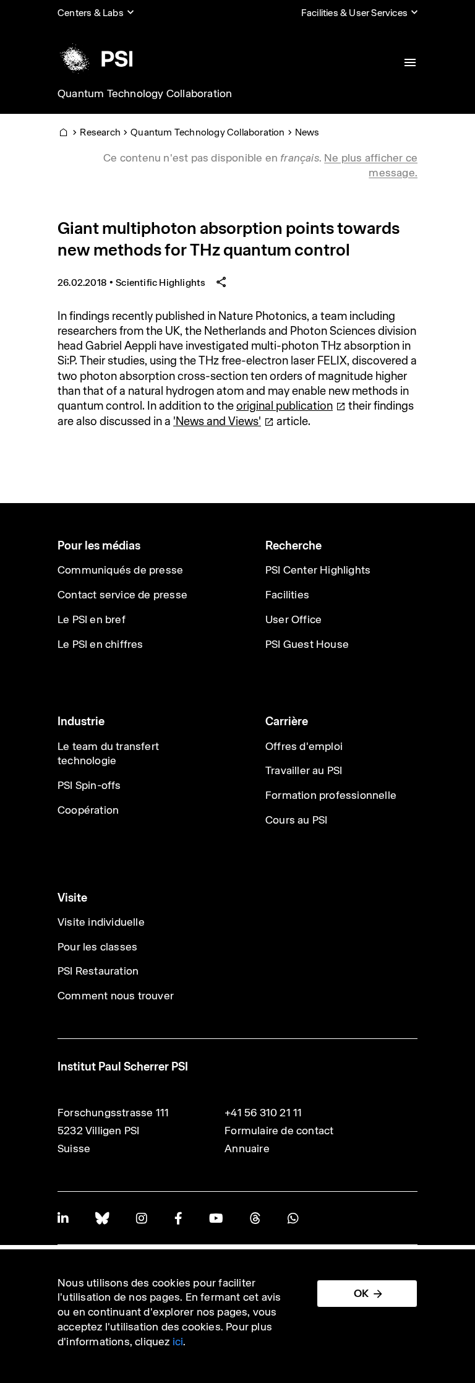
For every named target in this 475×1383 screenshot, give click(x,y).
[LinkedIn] (63, 1218)
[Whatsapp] (293, 1218)
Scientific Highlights (160, 282)
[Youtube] (216, 1218)
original (284, 405)
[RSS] (255, 1218)
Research (100, 132)
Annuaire (247, 1148)
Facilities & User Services (354, 12)
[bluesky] (102, 1218)
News (307, 132)
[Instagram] (141, 1218)
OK (361, 1293)
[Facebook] (178, 1218)
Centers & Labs (91, 12)
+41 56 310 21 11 (263, 1112)
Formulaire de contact (279, 1130)
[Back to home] (95, 58)
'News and (217, 421)
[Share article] (221, 282)
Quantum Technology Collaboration (145, 93)
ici (178, 1341)
